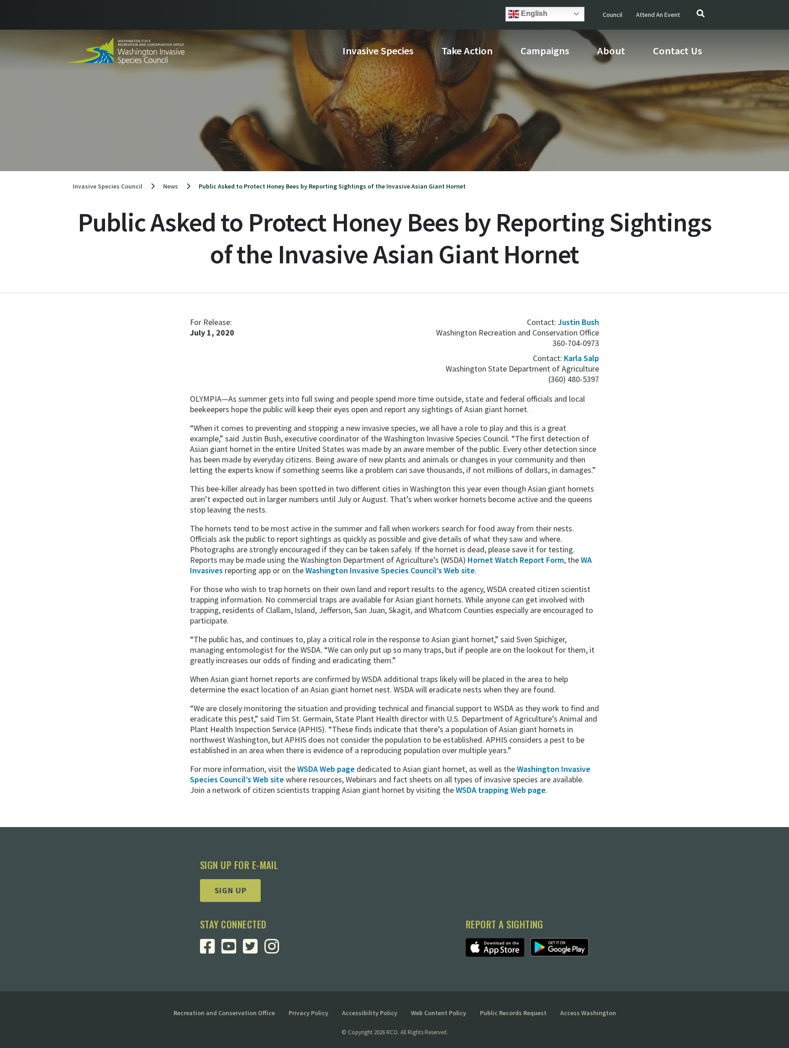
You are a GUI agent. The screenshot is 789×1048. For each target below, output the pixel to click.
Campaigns (545, 50)
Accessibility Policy (369, 1013)
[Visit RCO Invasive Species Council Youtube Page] (232, 949)
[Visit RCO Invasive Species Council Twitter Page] (253, 949)
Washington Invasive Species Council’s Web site (390, 570)
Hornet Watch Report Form (516, 560)
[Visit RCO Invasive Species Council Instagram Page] (275, 949)
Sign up (231, 890)
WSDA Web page (326, 769)
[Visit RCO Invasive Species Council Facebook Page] (210, 949)
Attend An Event (658, 14)
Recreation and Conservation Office (224, 1013)
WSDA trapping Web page (501, 790)
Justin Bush (578, 322)
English (533, 13)
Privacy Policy (308, 1013)
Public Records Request (513, 1013)
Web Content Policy (438, 1013)
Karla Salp (581, 358)
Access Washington (588, 1013)
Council (612, 14)
